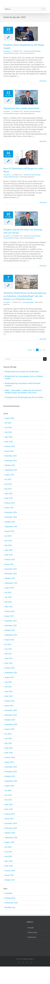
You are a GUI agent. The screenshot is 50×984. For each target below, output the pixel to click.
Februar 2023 (10, 611)
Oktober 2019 (10, 776)
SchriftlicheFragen (28, 302)
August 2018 (9, 842)
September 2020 (11, 724)
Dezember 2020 (11, 710)
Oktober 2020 (10, 720)
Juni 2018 (8, 852)
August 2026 (9, 418)
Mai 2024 (8, 545)
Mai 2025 (8, 489)
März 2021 (9, 696)
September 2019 (11, 781)
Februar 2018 (10, 870)
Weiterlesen (43, 81)
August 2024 (9, 531)
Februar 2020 (10, 757)
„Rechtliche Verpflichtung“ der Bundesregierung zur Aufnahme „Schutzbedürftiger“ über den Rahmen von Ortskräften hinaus (24, 296)
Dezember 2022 (11, 621)
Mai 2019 (8, 800)
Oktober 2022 (10, 630)
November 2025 (11, 460)
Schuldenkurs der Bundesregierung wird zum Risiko (24, 397)
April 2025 (9, 493)
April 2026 (9, 437)
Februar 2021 (10, 701)
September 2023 (11, 583)
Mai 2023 (8, 602)
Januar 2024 (9, 564)
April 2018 (9, 861)
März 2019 (9, 809)
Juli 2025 (8, 479)
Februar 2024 (10, 559)
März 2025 (9, 498)
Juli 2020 (8, 734)
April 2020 (9, 748)
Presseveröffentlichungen (11, 53)
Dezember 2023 (11, 569)
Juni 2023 (8, 597)
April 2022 (9, 658)
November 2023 (11, 573)
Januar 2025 (9, 508)
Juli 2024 (8, 536)
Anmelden (8, 893)
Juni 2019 (8, 795)
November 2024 (11, 517)
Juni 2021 (8, 682)
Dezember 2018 (11, 823)
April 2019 (9, 804)
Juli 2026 (8, 423)
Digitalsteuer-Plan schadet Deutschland (21, 108)
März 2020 (9, 753)
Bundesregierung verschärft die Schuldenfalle (22, 371)
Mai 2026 (8, 432)
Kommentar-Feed (11, 903)
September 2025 (11, 470)
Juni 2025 (8, 484)
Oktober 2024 (10, 522)
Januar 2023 (9, 616)
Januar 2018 (9, 875)
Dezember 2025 (11, 456)
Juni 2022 (8, 649)
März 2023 (9, 607)
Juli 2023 (8, 592)
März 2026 (9, 442)
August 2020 (9, 729)
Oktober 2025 (10, 465)
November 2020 (11, 715)
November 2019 (11, 771)
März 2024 (9, 555)
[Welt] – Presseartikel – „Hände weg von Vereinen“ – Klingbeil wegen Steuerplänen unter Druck (24, 391)
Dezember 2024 (11, 512)
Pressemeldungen (35, 51)
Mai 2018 (8, 856)
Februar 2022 (10, 668)
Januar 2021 (9, 706)
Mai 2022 (8, 654)
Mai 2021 (8, 687)
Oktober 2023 (10, 578)
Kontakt (31, 928)
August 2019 (9, 786)
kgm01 (8, 51)
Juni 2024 (8, 541)
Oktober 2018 (10, 833)
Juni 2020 (8, 738)
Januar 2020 (9, 762)
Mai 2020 (8, 743)
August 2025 (9, 475)
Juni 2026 (8, 427)
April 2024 (9, 550)
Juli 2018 (8, 847)
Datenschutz (32, 932)
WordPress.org (10, 907)
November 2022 (11, 625)
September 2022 (11, 635)
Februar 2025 (10, 503)
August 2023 (9, 588)
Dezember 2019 (11, 767)
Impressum (32, 937)
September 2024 (11, 526)
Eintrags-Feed (10, 898)
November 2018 (11, 828)
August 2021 (9, 677)
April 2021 (9, 691)
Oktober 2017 (10, 880)
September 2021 (11, 672)
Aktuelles (26, 51)
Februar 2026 (10, 446)
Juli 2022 (8, 644)
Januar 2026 (9, 451)
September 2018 (11, 837)
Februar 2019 (10, 814)
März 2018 (9, 866)
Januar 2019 (9, 819)
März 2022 (9, 663)
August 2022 (9, 640)
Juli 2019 (8, 790)
